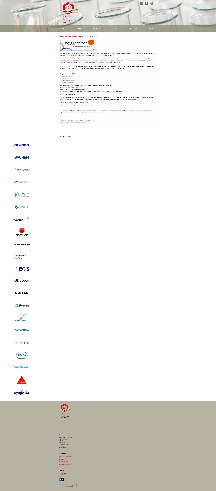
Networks (62, 459)
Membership (62, 473)
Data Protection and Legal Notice (68, 485)
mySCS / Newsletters (65, 475)
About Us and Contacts (65, 456)
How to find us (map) (65, 464)
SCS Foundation (63, 461)
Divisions (61, 458)
